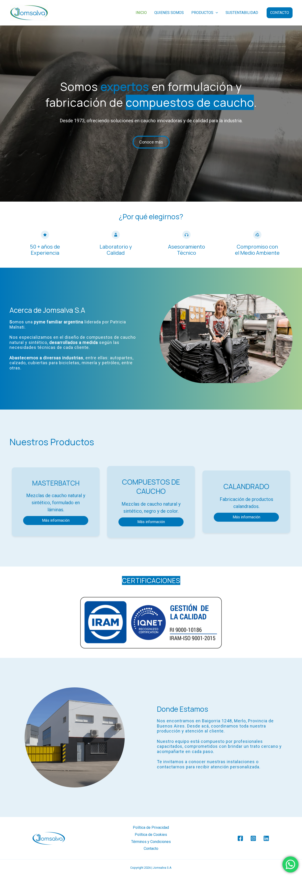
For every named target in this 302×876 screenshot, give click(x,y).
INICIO (141, 12)
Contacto (151, 848)
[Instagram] (253, 838)
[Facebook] (240, 838)
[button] (215, 12)
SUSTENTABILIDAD (242, 12)
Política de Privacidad (151, 827)
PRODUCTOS (202, 12)
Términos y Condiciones (151, 841)
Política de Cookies (151, 834)
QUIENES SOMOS (169, 12)
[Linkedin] (266, 838)
